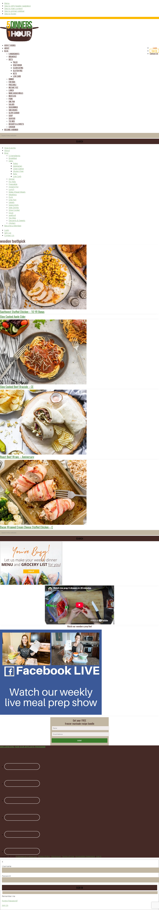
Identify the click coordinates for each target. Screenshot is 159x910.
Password (6, 876)
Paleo (15, 163)
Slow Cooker (14, 210)
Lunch (11, 189)
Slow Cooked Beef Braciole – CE (16, 386)
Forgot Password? (10, 900)
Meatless (13, 194)
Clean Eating (18, 168)
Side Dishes (14, 207)
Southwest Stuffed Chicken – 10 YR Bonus (22, 311)
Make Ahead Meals (17, 192)
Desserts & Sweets (17, 220)
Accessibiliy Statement (85, 856)
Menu (7, 3)
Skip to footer (10, 13)
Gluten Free (18, 171)
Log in (98, 856)
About (7, 150)
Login (6, 230)
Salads (11, 202)
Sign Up (7, 232)
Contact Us (9, 235)
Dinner (12, 179)
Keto (15, 173)
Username (6, 866)
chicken (12, 223)
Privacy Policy (44, 856)
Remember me (8, 896)
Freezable (13, 184)
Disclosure (56, 856)
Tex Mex (12, 218)
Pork (11, 197)
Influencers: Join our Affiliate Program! (22, 746)
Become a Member (12, 225)
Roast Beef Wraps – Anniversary (17, 457)
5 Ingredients (14, 155)
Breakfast (13, 158)
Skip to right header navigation (17, 6)
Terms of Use (68, 856)
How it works (10, 148)
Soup (11, 212)
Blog (6, 153)
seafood (12, 215)
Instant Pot (13, 186)
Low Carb (17, 176)
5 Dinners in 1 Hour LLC (26, 856)
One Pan (12, 199)
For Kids (12, 181)
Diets (11, 161)
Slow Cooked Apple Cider (13, 316)
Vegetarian (17, 166)
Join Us (5, 905)
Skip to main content (13, 8)
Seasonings (14, 205)
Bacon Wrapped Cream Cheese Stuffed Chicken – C (26, 527)
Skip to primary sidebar (14, 11)
